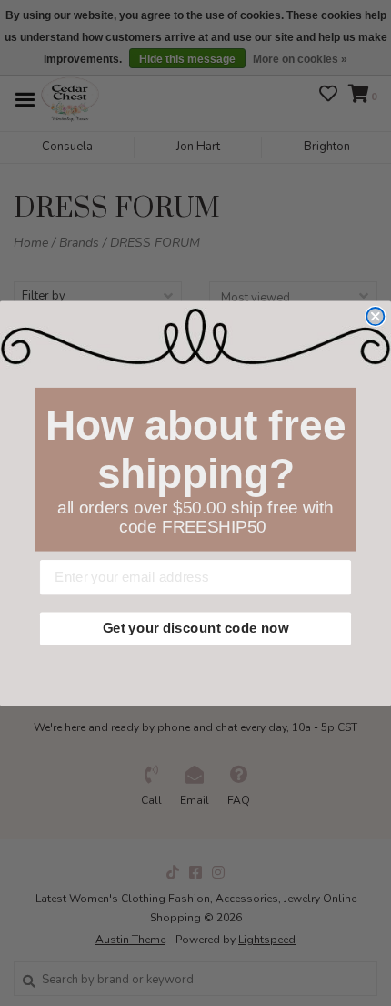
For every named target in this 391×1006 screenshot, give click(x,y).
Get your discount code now (195, 628)
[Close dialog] (375, 316)
